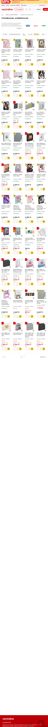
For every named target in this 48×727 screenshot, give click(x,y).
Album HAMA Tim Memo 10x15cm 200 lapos (41, 270)
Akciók (3, 5)
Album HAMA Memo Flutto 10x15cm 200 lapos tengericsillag (29, 144)
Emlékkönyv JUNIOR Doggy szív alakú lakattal (41, 82)
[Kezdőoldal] (2, 15)
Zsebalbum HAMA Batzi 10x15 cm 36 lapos (29, 302)
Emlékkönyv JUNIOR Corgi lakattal (29, 81)
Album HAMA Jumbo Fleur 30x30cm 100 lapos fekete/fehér (41, 334)
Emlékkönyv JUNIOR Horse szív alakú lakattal (6, 113)
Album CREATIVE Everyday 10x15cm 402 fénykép (41, 113)
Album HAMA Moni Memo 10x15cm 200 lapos (29, 270)
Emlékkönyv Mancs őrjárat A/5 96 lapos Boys (6, 239)
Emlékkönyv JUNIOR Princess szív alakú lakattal (41, 176)
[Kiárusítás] (3, 231)
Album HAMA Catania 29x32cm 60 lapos (17, 334)
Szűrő (5, 34)
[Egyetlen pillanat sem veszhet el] (14, 102)
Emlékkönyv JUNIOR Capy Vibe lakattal (17, 50)
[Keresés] (26, 9)
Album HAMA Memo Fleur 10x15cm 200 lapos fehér (41, 239)
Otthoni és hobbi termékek (11, 14)
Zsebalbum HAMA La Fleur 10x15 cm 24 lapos (17, 113)
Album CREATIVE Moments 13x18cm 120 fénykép (41, 302)
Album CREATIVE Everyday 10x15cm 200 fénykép (17, 82)
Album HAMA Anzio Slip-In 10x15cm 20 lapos (6, 334)
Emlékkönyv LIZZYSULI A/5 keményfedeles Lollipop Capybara (17, 207)
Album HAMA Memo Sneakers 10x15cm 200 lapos (6, 176)
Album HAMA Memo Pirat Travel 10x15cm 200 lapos (41, 144)
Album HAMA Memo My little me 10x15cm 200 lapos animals (17, 270)
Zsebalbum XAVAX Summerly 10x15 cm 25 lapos (30, 239)
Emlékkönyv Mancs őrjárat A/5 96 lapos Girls (17, 239)
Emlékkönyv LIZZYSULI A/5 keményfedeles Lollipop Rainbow (5, 302)
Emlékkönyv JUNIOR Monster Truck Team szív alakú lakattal (29, 176)
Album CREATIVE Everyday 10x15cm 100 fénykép (6, 82)
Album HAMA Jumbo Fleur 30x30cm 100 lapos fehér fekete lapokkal (29, 335)
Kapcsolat (23, 5)
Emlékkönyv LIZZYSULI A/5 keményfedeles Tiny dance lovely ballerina (30, 207)
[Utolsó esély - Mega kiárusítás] (3, 228)
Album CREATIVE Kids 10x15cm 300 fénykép (6, 144)
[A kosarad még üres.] (30, 9)
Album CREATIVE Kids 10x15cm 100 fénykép (17, 301)
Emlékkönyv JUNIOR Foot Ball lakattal (41, 50)
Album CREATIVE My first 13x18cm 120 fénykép (17, 144)
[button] (30, 34)
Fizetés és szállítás (15, 5)
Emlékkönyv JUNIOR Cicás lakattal (29, 50)
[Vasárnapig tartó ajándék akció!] (3, 40)
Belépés (39, 9)
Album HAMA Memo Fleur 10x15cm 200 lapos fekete (6, 270)
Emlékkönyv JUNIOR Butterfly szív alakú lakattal (6, 51)
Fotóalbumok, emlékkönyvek (26, 14)
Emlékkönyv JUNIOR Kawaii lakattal (17, 175)
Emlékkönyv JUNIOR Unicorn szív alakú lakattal (6, 207)
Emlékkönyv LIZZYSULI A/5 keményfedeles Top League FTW (41, 207)
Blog (7, 5)
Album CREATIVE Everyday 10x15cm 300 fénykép (29, 113)
